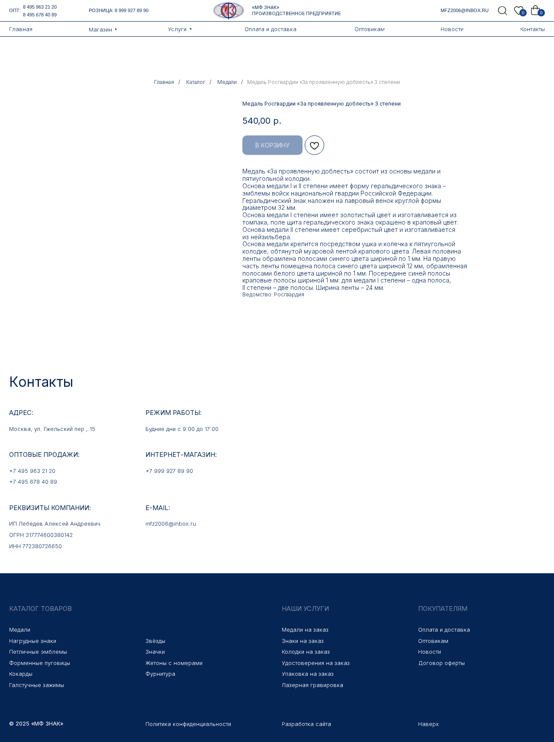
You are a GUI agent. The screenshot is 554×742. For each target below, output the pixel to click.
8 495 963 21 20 (40, 7)
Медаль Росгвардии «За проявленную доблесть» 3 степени (323, 82)
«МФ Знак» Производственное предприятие (296, 10)
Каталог (195, 82)
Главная (164, 82)
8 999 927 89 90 (131, 10)
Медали (227, 82)
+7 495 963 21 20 (32, 471)
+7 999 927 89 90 (169, 471)
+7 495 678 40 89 (33, 482)
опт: (15, 10)
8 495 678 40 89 (40, 14)
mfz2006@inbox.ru (465, 10)
